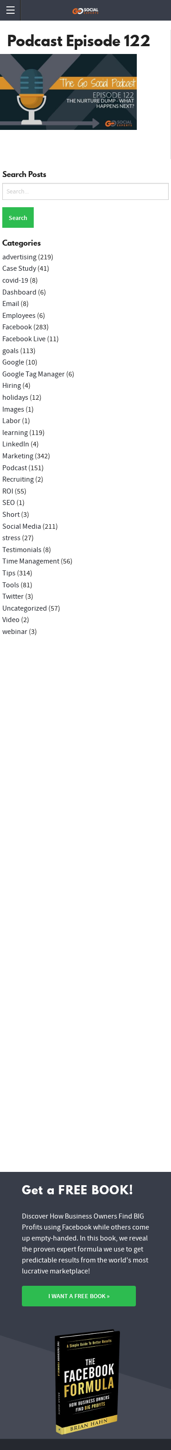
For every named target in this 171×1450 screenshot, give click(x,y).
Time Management (30, 561)
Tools (10, 585)
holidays (15, 397)
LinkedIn (15, 444)
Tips (9, 573)
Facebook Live (24, 339)
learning (15, 432)
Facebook (17, 327)
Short (11, 514)
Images (13, 409)
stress (11, 537)
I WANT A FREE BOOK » (78, 1296)
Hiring (11, 385)
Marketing (17, 456)
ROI (7, 491)
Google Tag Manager (33, 374)
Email (10, 303)
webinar (14, 631)
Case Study (19, 268)
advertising (19, 257)
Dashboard (19, 292)
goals (10, 350)
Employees (19, 315)
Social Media (21, 526)
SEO (8, 502)
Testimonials (21, 549)
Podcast (14, 468)
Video (11, 619)
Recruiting (18, 479)
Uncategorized (24, 608)
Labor (11, 420)
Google (13, 362)
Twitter (13, 596)
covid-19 (15, 280)
